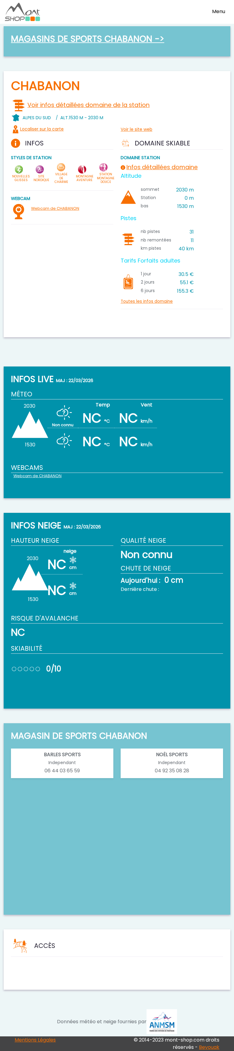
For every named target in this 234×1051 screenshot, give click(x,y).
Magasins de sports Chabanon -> (87, 39)
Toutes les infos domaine (147, 301)
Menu (218, 11)
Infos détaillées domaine (162, 167)
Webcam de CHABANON (55, 208)
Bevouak (209, 1047)
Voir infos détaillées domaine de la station (88, 105)
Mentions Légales (35, 1039)
